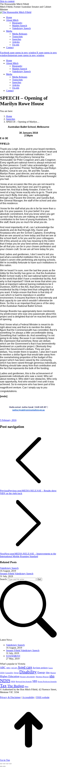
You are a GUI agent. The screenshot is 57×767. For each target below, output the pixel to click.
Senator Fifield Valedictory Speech (16, 573)
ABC (3, 667)
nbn (51, 676)
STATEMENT (13, 656)
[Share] (4, 763)
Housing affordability (27, 677)
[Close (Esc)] (1, 763)
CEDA (2, 673)
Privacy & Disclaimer (10, 697)
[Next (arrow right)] (4, 766)
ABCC (8, 668)
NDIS (5, 680)
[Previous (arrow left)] (1, 766)
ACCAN (14, 668)
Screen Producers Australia (47, 681)
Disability (28, 671)
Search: (3, 579)
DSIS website (42, 697)
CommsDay (9, 673)
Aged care (25, 667)
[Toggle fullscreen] (7, 763)
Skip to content (7, 1)
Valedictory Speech (9, 568)
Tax (3, 685)
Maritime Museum (42, 677)
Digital (16, 673)
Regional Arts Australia (24, 681)
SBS (34, 681)
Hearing (53, 673)
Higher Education (9, 676)
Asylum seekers (40, 667)
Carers (50, 668)
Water (26, 686)
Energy (41, 672)
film (48, 672)
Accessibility (28, 697)
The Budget (15, 686)
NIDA (13, 681)
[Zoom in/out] (10, 763)
